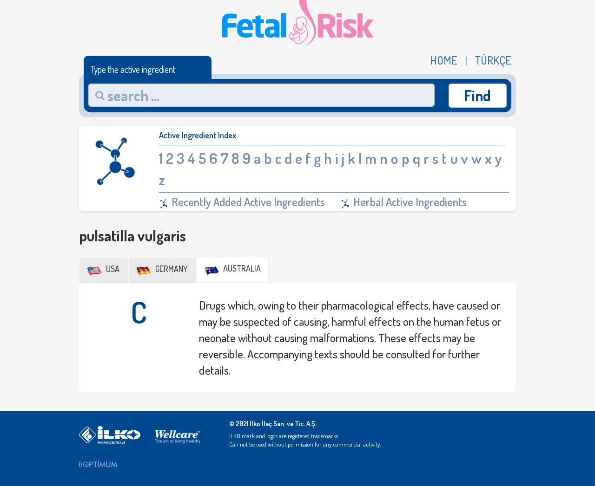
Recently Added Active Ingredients (247, 201)
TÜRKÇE (493, 60)
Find (477, 95)
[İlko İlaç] (109, 434)
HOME (443, 60)
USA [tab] (111, 269)
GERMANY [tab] (170, 269)
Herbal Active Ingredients (409, 201)
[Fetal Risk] (297, 22)
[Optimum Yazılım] (109, 463)
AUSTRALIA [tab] (241, 269)
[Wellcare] (185, 434)
